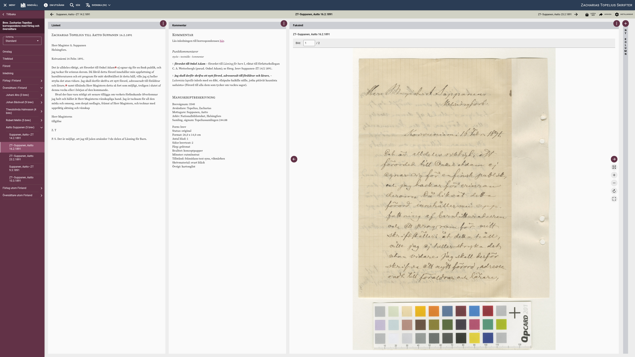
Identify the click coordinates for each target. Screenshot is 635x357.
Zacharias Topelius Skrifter (606, 5)
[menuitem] (9, 5)
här (222, 41)
